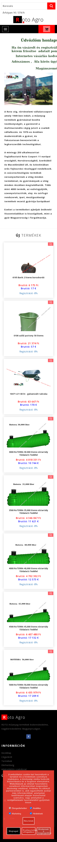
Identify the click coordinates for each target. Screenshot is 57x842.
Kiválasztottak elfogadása (29, 831)
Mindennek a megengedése (44, 831)
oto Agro (30, 19)
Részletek (29, 821)
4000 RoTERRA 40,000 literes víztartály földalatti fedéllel (28, 570)
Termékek (6, 761)
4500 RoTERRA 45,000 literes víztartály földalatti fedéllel (28, 628)
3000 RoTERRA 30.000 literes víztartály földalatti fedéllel (28, 453)
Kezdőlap (6, 753)
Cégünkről (6, 757)
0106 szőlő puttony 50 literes (28, 335)
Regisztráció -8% (28, 293)
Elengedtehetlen (19, 808)
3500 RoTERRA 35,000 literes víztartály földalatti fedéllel (28, 512)
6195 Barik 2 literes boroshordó (28, 277)
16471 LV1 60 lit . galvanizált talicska (28, 393)
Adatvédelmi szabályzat (14, 769)
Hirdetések (38, 813)
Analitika (37, 808)
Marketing (16, 813)
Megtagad (13, 831)
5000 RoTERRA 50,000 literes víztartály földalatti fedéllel (28, 686)
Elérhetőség (7, 765)
